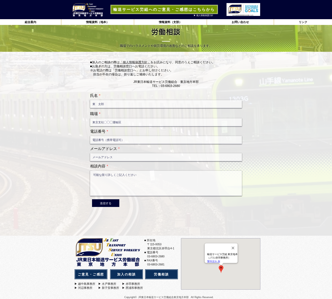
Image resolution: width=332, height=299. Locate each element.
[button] (97, 22)
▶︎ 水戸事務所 (107, 283)
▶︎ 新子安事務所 (108, 287)
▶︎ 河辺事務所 (83, 287)
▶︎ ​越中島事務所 (84, 283)
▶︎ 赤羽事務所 (131, 283)
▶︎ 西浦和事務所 (132, 287)
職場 (94, 114)
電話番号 (97, 131)
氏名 (94, 95)
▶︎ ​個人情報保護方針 (203, 15)
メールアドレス (103, 149)
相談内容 (97, 166)
